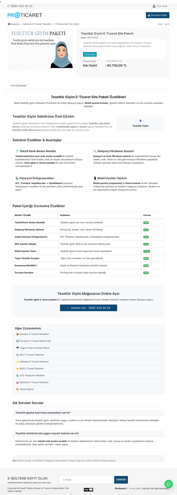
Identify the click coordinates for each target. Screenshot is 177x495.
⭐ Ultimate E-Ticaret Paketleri (32, 361)
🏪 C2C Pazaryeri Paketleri (30, 375)
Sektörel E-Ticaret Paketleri (37, 24)
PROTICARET (93, 38)
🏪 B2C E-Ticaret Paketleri (30, 354)
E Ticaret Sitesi (134, 488)
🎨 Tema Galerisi (25, 389)
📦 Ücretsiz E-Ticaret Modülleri (32, 334)
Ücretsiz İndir (158, 15)
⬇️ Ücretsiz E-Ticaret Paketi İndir (33, 341)
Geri (161, 24)
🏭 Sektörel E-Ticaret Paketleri (32, 382)
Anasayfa (15, 24)
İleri (166, 24)
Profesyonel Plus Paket (67, 24)
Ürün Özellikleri (18, 85)
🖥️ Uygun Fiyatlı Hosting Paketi (32, 347)
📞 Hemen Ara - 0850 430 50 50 (88, 308)
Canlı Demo (90, 54)
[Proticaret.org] (25, 15)
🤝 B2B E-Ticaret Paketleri (30, 368)
